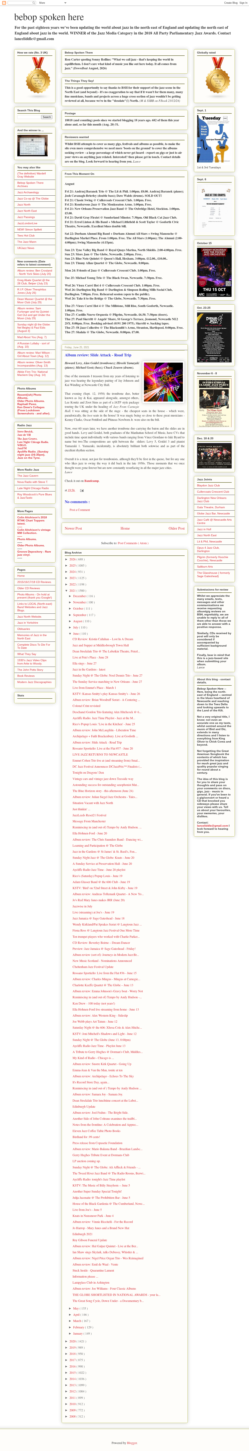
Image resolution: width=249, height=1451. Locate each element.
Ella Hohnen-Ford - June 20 (90, 833)
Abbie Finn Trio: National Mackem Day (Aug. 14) (32, 373)
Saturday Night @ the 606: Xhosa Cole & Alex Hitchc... (107, 1027)
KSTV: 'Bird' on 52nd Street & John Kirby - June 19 (105, 888)
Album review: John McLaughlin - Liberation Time (104, 730)
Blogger (132, 1443)
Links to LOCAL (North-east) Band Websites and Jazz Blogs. (34, 607)
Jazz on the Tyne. (28, 457)
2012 (72, 1391)
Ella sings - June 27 (84, 663)
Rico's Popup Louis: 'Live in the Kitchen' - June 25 (104, 724)
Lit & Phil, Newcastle (209, 541)
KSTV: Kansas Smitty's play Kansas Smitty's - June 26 (106, 694)
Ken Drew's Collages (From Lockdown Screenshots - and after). (33, 410)
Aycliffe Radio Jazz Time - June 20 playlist (99, 869)
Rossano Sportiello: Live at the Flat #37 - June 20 (103, 748)
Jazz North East (27, 210)
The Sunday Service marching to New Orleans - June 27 (107, 681)
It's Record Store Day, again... (91, 1082)
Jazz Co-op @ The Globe (33, 198)
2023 (72, 578)
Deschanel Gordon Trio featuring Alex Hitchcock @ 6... (107, 712)
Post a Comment (80, 510)
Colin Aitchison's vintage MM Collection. (34, 531)
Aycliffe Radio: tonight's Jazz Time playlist (99, 1179)
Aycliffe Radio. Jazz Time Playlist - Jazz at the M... (104, 718)
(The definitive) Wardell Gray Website (31, 175)
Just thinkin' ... (81, 809)
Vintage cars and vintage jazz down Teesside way (103, 779)
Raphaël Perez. (27, 404)
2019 (72, 1347)
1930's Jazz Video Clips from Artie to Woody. (31, 662)
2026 (72, 559)
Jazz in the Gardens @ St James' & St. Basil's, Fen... (105, 851)
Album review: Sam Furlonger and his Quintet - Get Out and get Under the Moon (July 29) (34, 313)
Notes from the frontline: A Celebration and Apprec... (105, 1124)
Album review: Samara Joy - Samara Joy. (98, 1094)
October (78, 608)
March (77, 1321)
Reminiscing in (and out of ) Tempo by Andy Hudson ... (107, 1088)
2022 (72, 584)
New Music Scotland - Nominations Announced (102, 961)
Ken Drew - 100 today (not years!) (94, 1003)
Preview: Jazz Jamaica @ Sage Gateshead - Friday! (104, 949)
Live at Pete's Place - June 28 (90, 657)
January (78, 1333)
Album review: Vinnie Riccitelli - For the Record (103, 1222)
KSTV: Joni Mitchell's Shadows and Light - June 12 (105, 1034)
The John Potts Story (30, 669)
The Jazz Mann (26, 241)
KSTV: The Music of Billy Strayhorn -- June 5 (101, 1185)
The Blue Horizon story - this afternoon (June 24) (103, 791)
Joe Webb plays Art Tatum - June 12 (95, 1021)
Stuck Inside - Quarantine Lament (93, 1270)
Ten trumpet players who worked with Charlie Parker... (106, 936)
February (79, 1327)
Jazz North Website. (29, 616)
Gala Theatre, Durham (211, 507)
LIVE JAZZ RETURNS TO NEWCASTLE (100, 754)
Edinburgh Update (84, 1106)
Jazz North (24, 204)
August (78, 621)
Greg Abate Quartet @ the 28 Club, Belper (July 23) (33, 282)
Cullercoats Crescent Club (213, 491)
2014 (72, 1379)
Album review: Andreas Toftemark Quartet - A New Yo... (108, 894)
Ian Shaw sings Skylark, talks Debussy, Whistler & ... (105, 1252)
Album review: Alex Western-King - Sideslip (100, 1015)
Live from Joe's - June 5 (87, 1210)
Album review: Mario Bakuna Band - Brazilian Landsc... (108, 1149)
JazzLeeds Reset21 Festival (89, 815)
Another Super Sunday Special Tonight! (97, 1191)
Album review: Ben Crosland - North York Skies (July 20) (34, 272)
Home (125, 528)
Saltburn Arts (205, 566)
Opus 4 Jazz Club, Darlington (208, 549)
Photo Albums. (27, 539)
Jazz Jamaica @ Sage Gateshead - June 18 (98, 918)
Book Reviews (26, 675)
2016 (72, 1366)
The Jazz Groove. (27, 439)
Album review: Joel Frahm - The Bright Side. (100, 1112)
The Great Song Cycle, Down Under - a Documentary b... (108, 1301)
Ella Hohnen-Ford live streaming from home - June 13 (106, 1009)
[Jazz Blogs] (218, 98)
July (76, 627)
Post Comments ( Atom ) (133, 543)
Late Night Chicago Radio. (33, 442)
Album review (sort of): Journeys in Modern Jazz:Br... (106, 955)
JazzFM (22, 448)
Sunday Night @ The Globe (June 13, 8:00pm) (102, 1040)
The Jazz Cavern (27, 475)
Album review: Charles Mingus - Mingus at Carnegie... (106, 979)
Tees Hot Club (26, 235)
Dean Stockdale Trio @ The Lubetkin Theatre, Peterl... (106, 651)
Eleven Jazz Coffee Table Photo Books (96, 1131)
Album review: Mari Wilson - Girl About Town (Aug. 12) (34, 354)
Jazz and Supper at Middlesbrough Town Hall (101, 645)
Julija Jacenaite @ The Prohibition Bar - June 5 (101, 1197)
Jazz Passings (26, 217)
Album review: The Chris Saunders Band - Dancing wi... (108, 839)
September (80, 615)
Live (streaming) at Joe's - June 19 (93, 912)
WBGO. (22, 445)
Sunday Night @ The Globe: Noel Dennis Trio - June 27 (107, 675)
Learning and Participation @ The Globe (98, 845)
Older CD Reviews (28, 588)
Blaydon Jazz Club (208, 485)
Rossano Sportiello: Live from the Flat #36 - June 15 (105, 973)
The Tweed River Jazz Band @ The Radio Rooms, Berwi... (109, 1173)
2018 (72, 1354)
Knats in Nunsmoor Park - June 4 (93, 1216)
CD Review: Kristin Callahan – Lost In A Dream (103, 639)
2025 (72, 565)
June (76, 633)
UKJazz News (25, 248)
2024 (72, 572)
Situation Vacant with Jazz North (93, 803)
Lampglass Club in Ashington (91, 1282)
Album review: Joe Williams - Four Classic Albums (104, 1288)
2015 (72, 1372)
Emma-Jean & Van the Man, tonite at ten (98, 1070)
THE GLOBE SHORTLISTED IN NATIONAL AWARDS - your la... (116, 1295)
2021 (72, 590)
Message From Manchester (89, 821)
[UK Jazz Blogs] (38, 98)
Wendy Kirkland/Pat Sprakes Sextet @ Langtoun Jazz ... (107, 924)
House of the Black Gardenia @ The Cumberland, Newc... (109, 1203)
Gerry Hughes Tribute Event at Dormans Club (101, 1155)
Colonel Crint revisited (86, 706)
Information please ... (85, 1276)
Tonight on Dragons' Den (88, 772)
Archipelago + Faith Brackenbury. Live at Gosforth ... (105, 736)
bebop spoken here (49, 16)
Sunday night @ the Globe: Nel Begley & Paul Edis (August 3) (34, 328)
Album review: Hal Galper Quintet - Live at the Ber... (105, 1246)
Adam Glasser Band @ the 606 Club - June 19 (101, 882)
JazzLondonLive (27, 223)
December (80, 596)
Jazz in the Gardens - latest (89, 669)
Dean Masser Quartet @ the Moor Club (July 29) (34, 300)
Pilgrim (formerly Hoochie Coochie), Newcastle (212, 558)
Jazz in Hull (204, 529)
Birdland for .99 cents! (86, 1137)
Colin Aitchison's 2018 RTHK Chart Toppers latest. (32, 520)
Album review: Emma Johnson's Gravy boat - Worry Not (108, 991)
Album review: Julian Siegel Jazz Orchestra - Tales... (105, 797)
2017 (72, 1360)
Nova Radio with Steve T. (32, 481)
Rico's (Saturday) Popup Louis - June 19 (97, 876)
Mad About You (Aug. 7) (32, 337)
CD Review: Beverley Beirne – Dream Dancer (101, 942)
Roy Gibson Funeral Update (90, 1240)
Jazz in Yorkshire (27, 622)
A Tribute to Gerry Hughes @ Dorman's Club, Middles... (108, 1052)
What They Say (26, 654)
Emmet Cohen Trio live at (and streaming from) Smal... (106, 760)
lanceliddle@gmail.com (212, 825)
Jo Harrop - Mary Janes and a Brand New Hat (101, 1228)
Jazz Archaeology (28, 192)
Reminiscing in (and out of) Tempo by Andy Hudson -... (107, 997)
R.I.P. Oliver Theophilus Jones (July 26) (31, 291)
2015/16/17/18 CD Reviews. (34, 582)
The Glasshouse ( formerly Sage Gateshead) (213, 574)
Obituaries (23, 628)
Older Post (177, 528)
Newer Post (73, 528)
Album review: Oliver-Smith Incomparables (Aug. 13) (34, 364)
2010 (72, 1404)
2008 (72, 1416)
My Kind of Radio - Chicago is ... (93, 1058)
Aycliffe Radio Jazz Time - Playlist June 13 (99, 1046)
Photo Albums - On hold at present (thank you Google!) (34, 596)
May (76, 1308)
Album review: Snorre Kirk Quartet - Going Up (102, 1064)
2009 (72, 1410)
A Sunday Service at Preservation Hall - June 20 (102, 863)
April (76, 1314)
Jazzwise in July (82, 906)
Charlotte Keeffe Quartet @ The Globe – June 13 (103, 985)
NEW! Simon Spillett (29, 229)
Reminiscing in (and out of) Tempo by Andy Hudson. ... (107, 827)
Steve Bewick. (25, 431)
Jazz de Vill (24, 434)
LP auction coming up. (87, 1161)
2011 (72, 1398)
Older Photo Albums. (31, 401)
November (80, 602)
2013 (72, 1385)
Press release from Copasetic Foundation (97, 1143)
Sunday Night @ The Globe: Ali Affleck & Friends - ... (107, 1167)
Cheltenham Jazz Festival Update (93, 967)
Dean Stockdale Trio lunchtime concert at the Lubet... (105, 1100)
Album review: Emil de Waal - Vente (95, 1264)
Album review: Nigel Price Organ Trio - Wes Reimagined (108, 1258)
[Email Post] (81, 490)
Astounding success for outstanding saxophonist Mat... (106, 785)
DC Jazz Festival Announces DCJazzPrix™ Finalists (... (107, 766)
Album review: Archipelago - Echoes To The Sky (103, 1076)
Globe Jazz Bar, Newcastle (213, 513)
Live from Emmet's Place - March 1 (94, 688)
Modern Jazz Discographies (34, 682)
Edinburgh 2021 (83, 1234)
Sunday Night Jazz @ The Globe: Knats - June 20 (103, 857)
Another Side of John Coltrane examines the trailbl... (105, 1118)
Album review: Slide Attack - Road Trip (97, 742)
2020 (72, 1341)
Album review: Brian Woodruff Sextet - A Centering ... (106, 700)
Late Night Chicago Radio (33, 488)
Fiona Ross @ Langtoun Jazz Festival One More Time (106, 930)
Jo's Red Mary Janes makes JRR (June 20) (99, 900)
